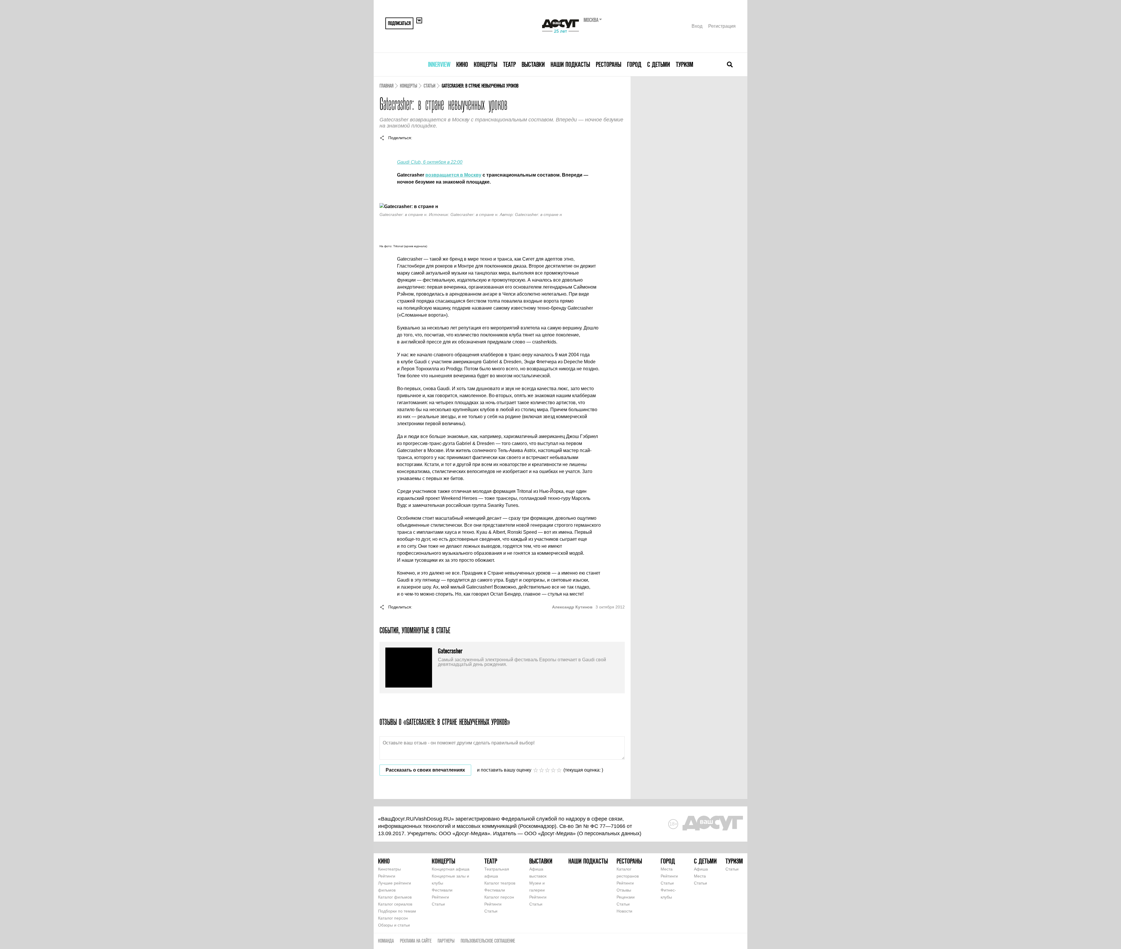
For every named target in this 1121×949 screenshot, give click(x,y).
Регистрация (722, 26)
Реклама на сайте (415, 940)
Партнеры (446, 940)
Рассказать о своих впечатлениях (425, 769)
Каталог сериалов (395, 904)
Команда (386, 940)
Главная (387, 85)
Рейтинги (386, 876)
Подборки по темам (397, 911)
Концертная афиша (450, 869)
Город (634, 64)
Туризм (684, 64)
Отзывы (624, 890)
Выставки (533, 64)
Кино (462, 64)
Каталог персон (393, 918)
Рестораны (608, 64)
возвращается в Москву (453, 174)
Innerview (439, 64)
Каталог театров (499, 883)
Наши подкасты (570, 64)
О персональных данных (609, 833)
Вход (697, 26)
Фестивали (442, 890)
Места (667, 869)
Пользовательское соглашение (488, 940)
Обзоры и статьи (394, 925)
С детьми (658, 64)
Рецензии (626, 897)
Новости (624, 911)
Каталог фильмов (395, 897)
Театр (509, 64)
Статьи (429, 85)
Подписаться (399, 23)
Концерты (485, 64)
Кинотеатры (389, 869)
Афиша (701, 869)
